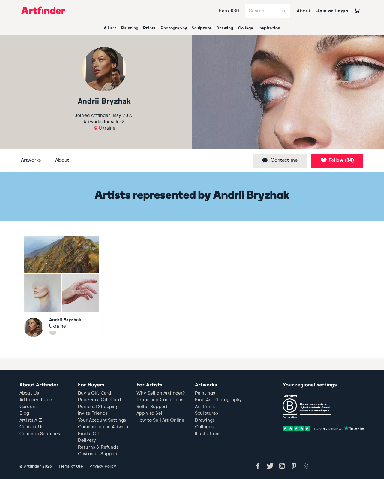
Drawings (205, 420)
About (303, 11)
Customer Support (98, 454)
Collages (204, 427)
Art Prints (205, 406)
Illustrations (207, 434)
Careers (28, 406)
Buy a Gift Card (94, 393)
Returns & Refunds (98, 447)
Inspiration (269, 28)
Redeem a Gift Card (99, 400)
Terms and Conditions (159, 400)
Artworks (31, 160)
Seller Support (152, 406)
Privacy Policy (102, 466)
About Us (29, 393)
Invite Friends (92, 413)
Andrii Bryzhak (104, 101)
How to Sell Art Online (160, 420)
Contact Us (32, 427)
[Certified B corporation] (307, 406)
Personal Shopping (98, 406)
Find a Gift (89, 434)
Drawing (224, 28)
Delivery (87, 440)
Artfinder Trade (36, 400)
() (341, 160)
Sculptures (206, 413)
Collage (245, 28)
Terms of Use (70, 466)
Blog (24, 413)
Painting (129, 28)
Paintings (205, 393)
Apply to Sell (150, 413)
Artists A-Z (31, 420)
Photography (173, 28)
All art (110, 28)
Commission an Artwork (103, 427)
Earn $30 (229, 11)
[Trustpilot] (323, 428)
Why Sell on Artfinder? (160, 393)
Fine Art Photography (218, 400)
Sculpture (202, 28)
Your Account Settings (102, 420)
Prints (149, 28)
